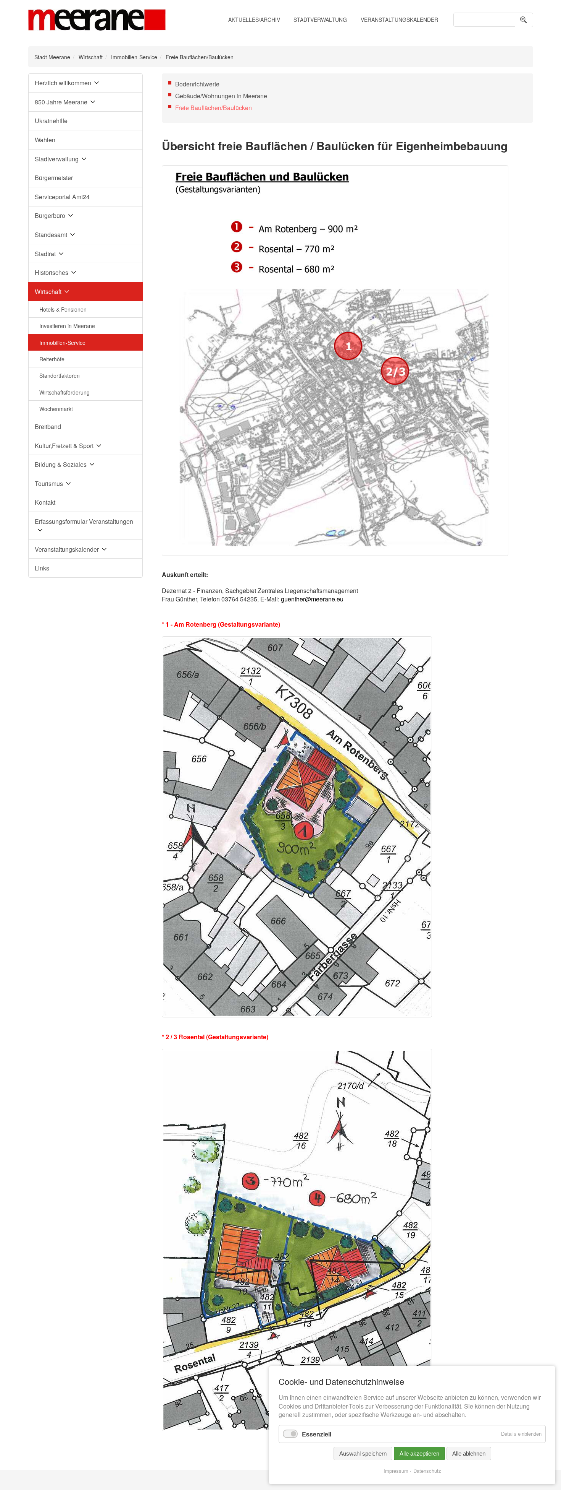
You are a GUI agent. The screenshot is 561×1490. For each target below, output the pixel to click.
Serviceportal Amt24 (62, 196)
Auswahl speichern (363, 1453)
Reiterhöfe (51, 359)
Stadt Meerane (52, 57)
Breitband (48, 426)
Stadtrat (45, 253)
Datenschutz (427, 1470)
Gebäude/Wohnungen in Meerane (221, 95)
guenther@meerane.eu (312, 599)
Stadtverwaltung (320, 19)
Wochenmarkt (56, 409)
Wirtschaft (91, 57)
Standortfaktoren (59, 375)
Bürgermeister (54, 177)
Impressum (396, 1470)
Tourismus (49, 483)
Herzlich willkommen (63, 82)
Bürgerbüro (50, 215)
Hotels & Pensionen (63, 309)
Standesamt (51, 234)
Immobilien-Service (134, 57)
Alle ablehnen (468, 1453)
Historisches (51, 272)
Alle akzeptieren (419, 1453)
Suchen (524, 20)
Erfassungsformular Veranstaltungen (84, 521)
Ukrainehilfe (51, 120)
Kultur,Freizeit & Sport (64, 445)
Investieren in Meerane (67, 326)
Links (42, 568)
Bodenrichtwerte (197, 84)
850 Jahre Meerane (61, 101)
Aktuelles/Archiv (254, 19)
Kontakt (45, 502)
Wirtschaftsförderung (64, 392)
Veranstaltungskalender (399, 19)
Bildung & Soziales (61, 464)
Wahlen (45, 139)
